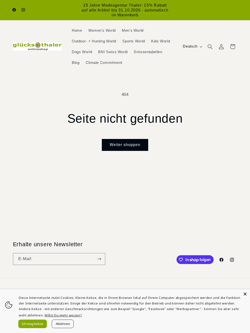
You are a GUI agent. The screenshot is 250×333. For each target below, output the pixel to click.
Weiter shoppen (125, 145)
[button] (210, 46)
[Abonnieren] (99, 259)
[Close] (245, 294)
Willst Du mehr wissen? (63, 315)
